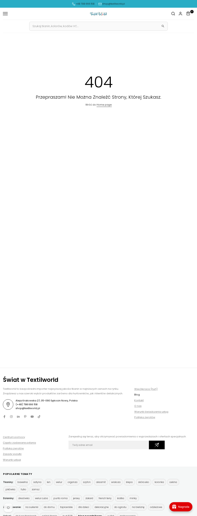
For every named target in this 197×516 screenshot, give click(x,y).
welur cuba (41, 498)
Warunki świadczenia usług (151, 412)
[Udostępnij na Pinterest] (25, 416)
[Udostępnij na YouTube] (32, 416)
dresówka (23, 498)
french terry (105, 498)
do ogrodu (120, 507)
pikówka (10, 489)
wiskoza (115, 482)
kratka (120, 498)
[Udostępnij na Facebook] (4, 416)
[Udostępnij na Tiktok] (39, 416)
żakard (89, 498)
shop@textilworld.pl (113, 3)
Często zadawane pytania (19, 442)
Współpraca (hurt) (146, 389)
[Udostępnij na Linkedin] (18, 416)
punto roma (60, 498)
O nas (138, 406)
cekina (173, 482)
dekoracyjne (102, 507)
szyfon (87, 482)
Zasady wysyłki (12, 454)
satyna (37, 482)
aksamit (101, 482)
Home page (104, 104)
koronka (159, 482)
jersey (76, 498)
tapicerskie (66, 507)
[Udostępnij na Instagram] (11, 416)
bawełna (23, 482)
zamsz (35, 489)
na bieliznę (138, 507)
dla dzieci (83, 507)
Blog (137, 394)
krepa (129, 482)
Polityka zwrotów (144, 417)
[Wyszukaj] (163, 26)
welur (59, 482)
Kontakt (139, 400)
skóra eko (143, 482)
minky (133, 498)
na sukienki (31, 507)
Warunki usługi (12, 460)
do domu (49, 507)
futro (23, 489)
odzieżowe (156, 507)
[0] (188, 14)
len (48, 482)
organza (72, 482)
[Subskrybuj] (157, 445)
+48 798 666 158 (84, 3)
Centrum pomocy (14, 437)
